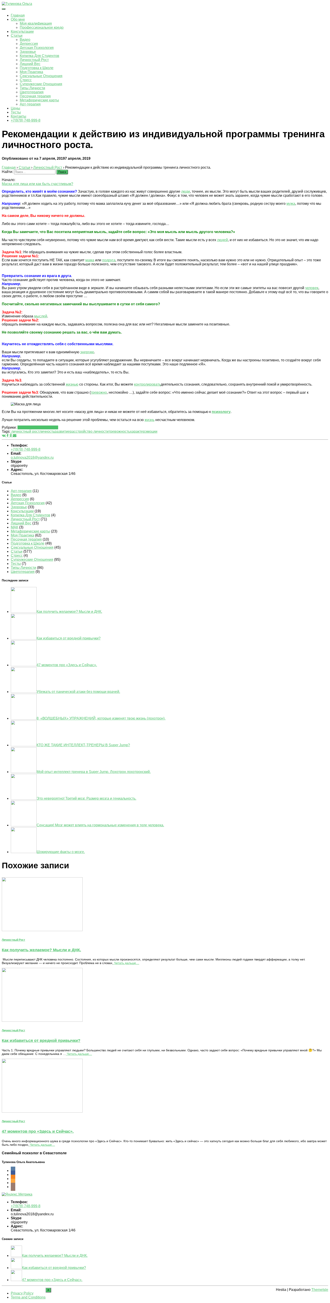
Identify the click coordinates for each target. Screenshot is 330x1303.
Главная (18, 15)
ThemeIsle (319, 1290)
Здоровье (28, 52)
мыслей (40, 316)
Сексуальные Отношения (41, 76)
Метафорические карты (39, 100)
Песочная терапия (35, 96)
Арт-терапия (30, 104)
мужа (290, 203)
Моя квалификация (36, 23)
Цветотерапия (32, 92)
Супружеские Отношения (41, 84)
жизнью (72, 384)
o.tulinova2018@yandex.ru (32, 457)
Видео (25, 39)
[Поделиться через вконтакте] (4, 435)
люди (185, 191)
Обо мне (18, 19)
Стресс (26, 80)
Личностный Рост (34, 60)
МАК (14, 527)
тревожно (99, 392)
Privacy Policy (22, 1293)
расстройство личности (89, 431)
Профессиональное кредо (42, 27)
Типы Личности (32, 88)
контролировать (147, 384)
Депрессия (29, 44)
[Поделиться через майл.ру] (14, 435)
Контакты (18, 116)
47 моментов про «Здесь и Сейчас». (38, 1131)
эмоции (151, 431)
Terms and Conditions (28, 1297)
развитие (62, 431)
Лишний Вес (30, 64)
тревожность (119, 431)
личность (47, 431)
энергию (87, 352)
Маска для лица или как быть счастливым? (37, 184)
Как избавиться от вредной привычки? (41, 1040)
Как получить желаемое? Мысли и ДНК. (41, 950)
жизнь (149, 420)
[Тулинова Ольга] (17, 4)
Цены (15, 108)
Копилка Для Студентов (39, 56)
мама (89, 260)
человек (311, 288)
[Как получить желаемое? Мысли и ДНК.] (42, 930)
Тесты (16, 112)
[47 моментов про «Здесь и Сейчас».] (42, 1111)
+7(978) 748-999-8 (25, 120)
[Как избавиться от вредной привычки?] (42, 1020)
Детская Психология (37, 48)
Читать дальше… (126, 963)
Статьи (16, 35)
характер (137, 431)
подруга (108, 260)
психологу (221, 412)
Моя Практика (31, 72)
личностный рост (25, 431)
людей (222, 240)
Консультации (22, 31)
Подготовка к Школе (36, 68)
